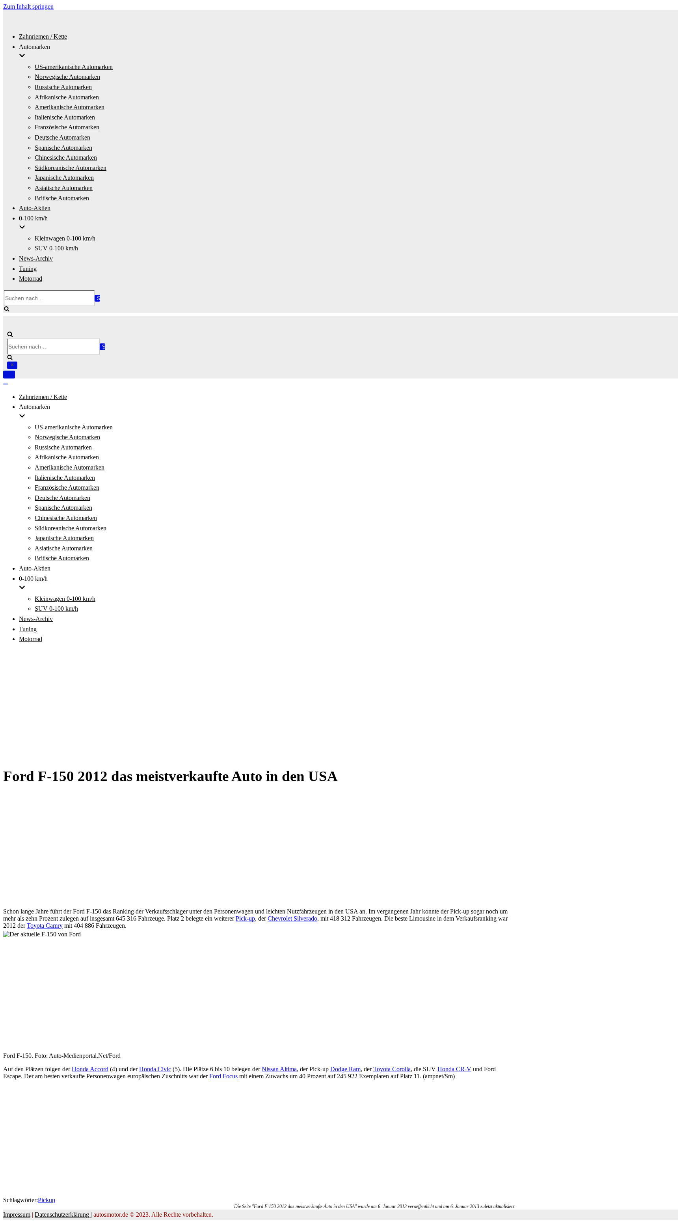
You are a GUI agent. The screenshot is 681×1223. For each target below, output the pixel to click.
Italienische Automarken (65, 117)
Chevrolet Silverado (292, 918)
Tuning (28, 268)
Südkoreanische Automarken (70, 167)
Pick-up (245, 918)
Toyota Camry (45, 925)
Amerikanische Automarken (69, 107)
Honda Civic (155, 1069)
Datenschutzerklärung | (63, 1214)
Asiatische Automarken (64, 188)
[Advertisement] (340, 706)
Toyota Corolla (392, 1069)
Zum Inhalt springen (28, 6)
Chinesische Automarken (66, 157)
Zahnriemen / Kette (43, 36)
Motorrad (30, 278)
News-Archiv (36, 258)
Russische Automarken (63, 87)
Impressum (16, 1214)
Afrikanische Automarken (67, 97)
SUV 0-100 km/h (56, 248)
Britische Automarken (62, 198)
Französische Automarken (67, 127)
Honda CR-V (454, 1069)
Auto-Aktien (34, 208)
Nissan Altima (279, 1069)
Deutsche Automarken (62, 137)
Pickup (46, 1200)
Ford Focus (223, 1076)
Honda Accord (90, 1069)
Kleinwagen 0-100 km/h (65, 238)
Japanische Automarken (64, 177)
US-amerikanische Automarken (74, 66)
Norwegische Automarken (67, 76)
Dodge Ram (345, 1069)
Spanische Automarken (63, 147)
